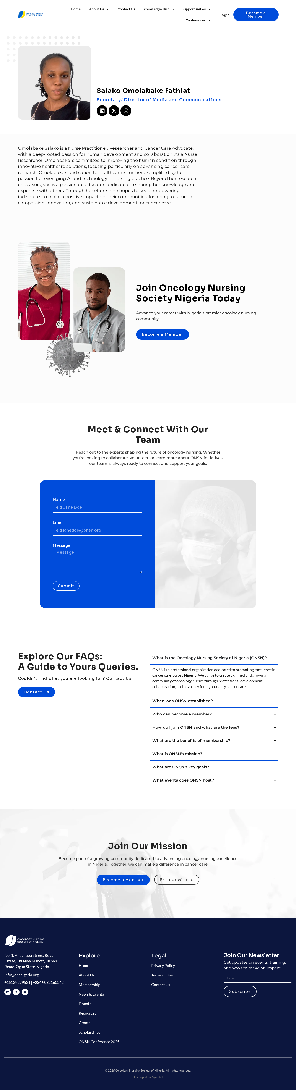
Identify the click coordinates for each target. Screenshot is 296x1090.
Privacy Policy (163, 965)
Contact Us (126, 9)
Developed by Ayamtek (148, 1077)
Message (61, 545)
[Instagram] (125, 110)
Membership (89, 984)
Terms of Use (162, 975)
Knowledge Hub (156, 9)
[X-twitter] (114, 110)
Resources (87, 1013)
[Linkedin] (102, 110)
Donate (85, 1003)
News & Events (91, 994)
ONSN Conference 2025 (99, 1041)
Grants (84, 1022)
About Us (96, 9)
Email (58, 523)
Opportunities (194, 9)
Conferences (196, 20)
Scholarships (89, 1032)
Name (59, 500)
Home (76, 9)
